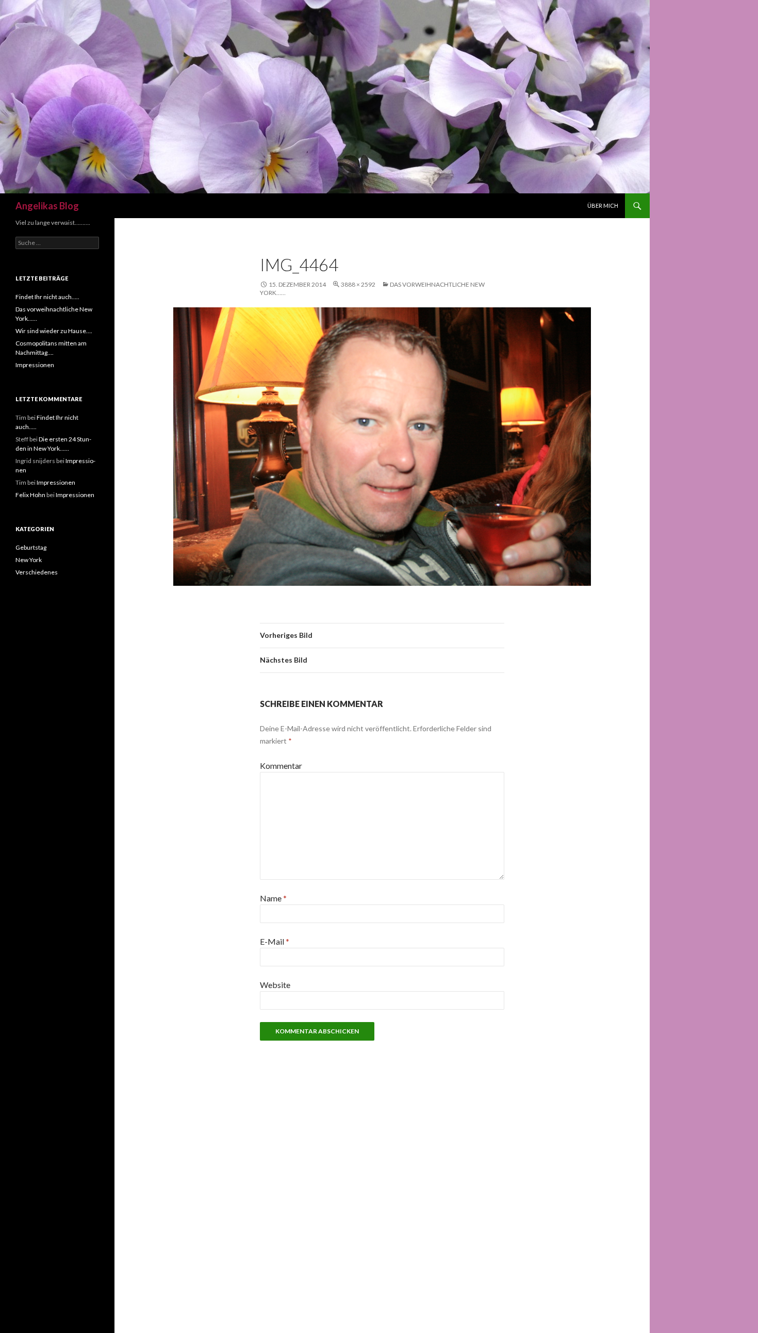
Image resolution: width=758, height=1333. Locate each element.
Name (273, 898)
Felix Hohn (30, 495)
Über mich (602, 205)
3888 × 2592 (358, 284)
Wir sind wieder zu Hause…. (53, 331)
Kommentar (281, 765)
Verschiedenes (36, 572)
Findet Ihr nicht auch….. (47, 297)
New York (28, 560)
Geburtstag (30, 547)
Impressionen (34, 365)
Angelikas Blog (47, 205)
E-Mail (274, 941)
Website (275, 985)
